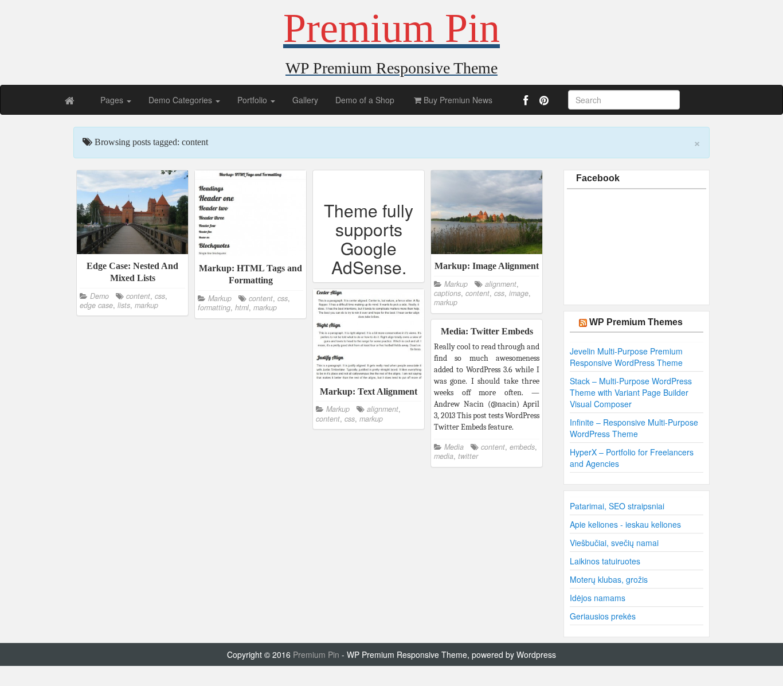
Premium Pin (317, 654)
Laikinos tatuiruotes (605, 561)
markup (146, 305)
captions (447, 293)
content (138, 296)
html (242, 307)
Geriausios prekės (603, 616)
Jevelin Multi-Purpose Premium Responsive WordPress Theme (626, 356)
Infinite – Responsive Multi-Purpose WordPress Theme (634, 427)
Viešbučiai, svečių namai (614, 542)
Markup (220, 298)
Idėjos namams (597, 597)
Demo (99, 296)
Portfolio (253, 100)
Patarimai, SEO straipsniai (617, 506)
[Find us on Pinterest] (543, 102)
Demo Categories (181, 100)
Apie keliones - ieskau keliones (625, 524)
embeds (522, 447)
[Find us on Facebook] (527, 102)
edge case (96, 305)
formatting (214, 307)
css (160, 296)
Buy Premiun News (456, 100)
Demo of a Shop (364, 100)
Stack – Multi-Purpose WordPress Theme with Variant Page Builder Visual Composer (631, 392)
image (518, 293)
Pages (113, 100)
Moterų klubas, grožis (609, 579)
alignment (500, 284)
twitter (468, 456)
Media (454, 447)
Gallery (305, 100)
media (443, 456)
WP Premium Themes (636, 322)
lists (124, 305)
